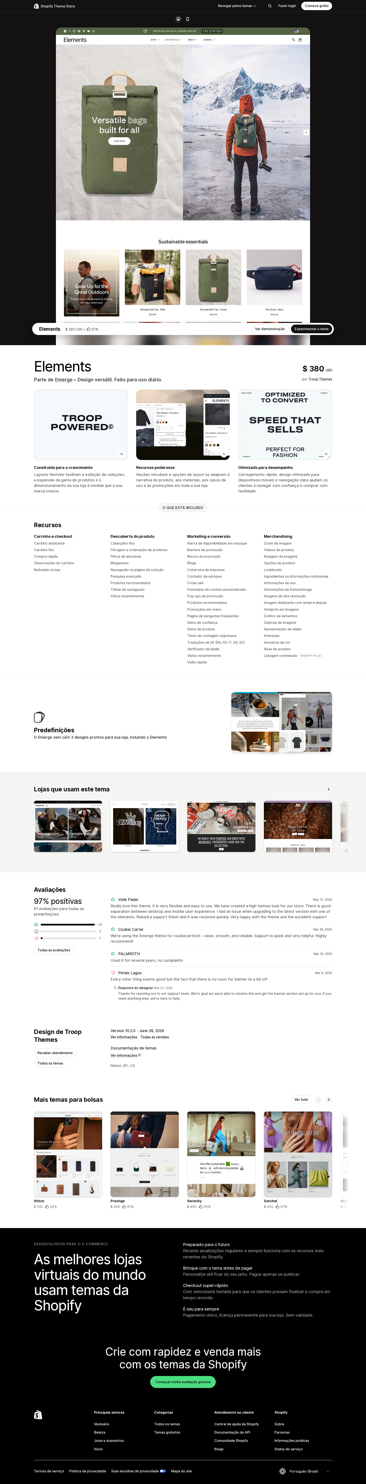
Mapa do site (181, 1471)
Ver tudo (301, 1099)
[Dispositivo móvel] (187, 19)
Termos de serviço (49, 1471)
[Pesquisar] (269, 6)
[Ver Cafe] (255, 722)
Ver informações (124, 1037)
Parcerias (282, 1432)
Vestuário (101, 1424)
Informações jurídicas (291, 1440)
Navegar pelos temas (235, 6)
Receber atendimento (55, 1053)
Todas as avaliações (53, 950)
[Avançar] (328, 789)
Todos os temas (50, 1063)
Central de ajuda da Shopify (236, 1424)
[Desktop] (178, 19)
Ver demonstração (270, 329)
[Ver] (68, 827)
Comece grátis (317, 6)
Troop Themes (320, 379)
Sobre (279, 1424)
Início (98, 1449)
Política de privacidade (87, 1471)
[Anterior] (318, 789)
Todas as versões (155, 1037)
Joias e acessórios (109, 1440)
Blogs (218, 1449)
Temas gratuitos (167, 1432)
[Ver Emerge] (282, 722)
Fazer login (287, 6)
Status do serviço (288, 1449)
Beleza (99, 1432)
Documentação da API (232, 1432)
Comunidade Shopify (231, 1440)
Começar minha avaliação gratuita (183, 1382)
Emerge (64, 380)
